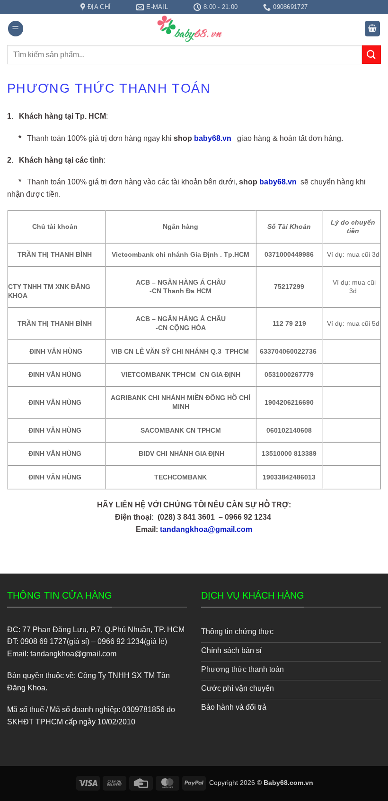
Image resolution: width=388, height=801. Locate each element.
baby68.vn (212, 138)
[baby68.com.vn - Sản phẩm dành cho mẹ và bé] (194, 28)
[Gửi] (371, 54)
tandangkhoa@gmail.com (206, 529)
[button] (15, 28)
